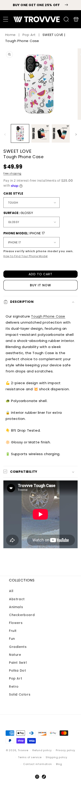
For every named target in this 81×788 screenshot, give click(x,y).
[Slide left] (5, 134)
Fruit (13, 630)
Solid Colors (19, 694)
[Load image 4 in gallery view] (61, 133)
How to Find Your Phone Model (25, 256)
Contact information (37, 764)
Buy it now (40, 285)
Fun (12, 638)
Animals (16, 607)
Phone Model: (24, 233)
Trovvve (23, 750)
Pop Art (29, 34)
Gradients (18, 647)
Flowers (15, 623)
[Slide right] (76, 134)
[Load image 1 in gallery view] (20, 133)
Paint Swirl (18, 662)
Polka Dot (17, 670)
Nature (15, 654)
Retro (14, 686)
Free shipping (12, 173)
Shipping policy (56, 757)
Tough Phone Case (48, 316)
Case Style (13, 193)
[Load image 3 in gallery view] (40, 133)
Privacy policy (65, 750)
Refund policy (42, 750)
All (11, 591)
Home (11, 34)
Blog (59, 764)
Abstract (17, 599)
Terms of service (29, 757)
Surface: (18, 213)
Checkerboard (22, 615)
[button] (6, 19)
